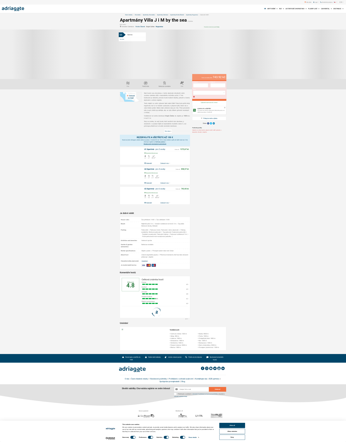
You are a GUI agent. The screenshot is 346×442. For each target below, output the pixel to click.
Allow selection (232, 431)
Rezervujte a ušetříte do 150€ (132, 358)
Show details (192, 437)
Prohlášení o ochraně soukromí (181, 379)
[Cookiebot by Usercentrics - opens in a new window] (110, 438)
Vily (281, 9)
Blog (183, 381)
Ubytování (271, 9)
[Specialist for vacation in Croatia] (132, 369)
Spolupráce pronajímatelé (169, 381)
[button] (335, 2)
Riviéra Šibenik (141, 26)
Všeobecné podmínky (158, 379)
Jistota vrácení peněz (175, 357)
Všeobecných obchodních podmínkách (155, 144)
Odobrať (217, 389)
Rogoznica (160, 26)
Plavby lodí (313, 9)
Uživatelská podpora (327, 2)
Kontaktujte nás (201, 379)
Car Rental (326, 9)
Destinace (337, 9)
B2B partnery (214, 379)
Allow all (232, 425)
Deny (232, 437)
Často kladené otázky (139, 379)
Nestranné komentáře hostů (216, 358)
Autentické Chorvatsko (296, 9)
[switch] (150, 437)
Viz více (122, 39)
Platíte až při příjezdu (195, 357)
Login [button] (316, 2)
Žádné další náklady (154, 357)
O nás (127, 379)
